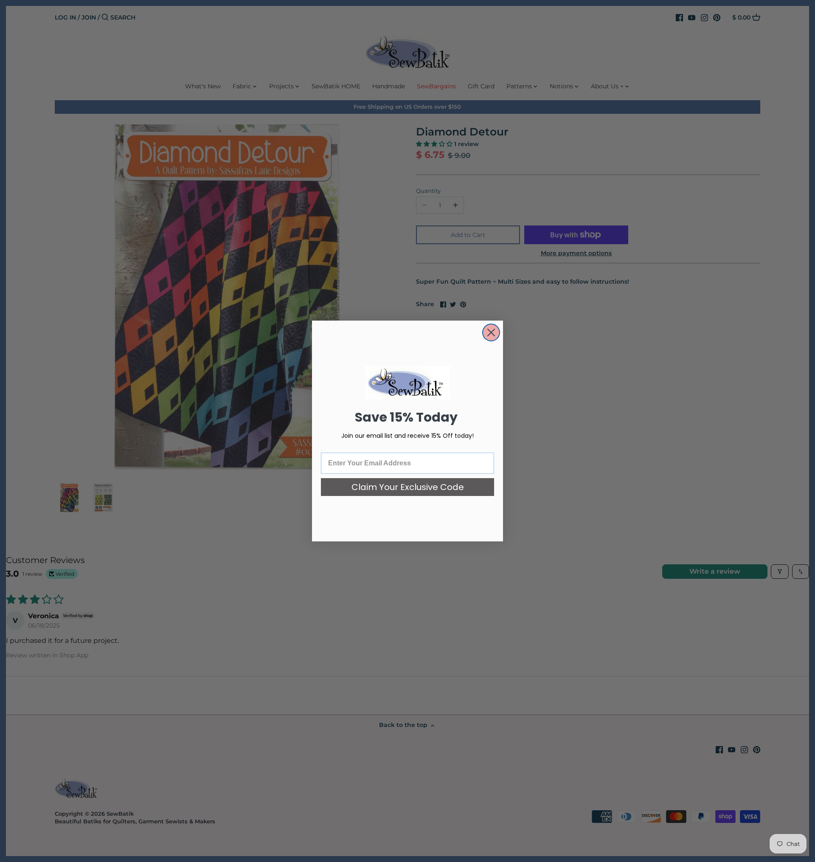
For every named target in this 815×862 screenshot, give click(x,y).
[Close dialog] (491, 332)
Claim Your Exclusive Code (407, 487)
